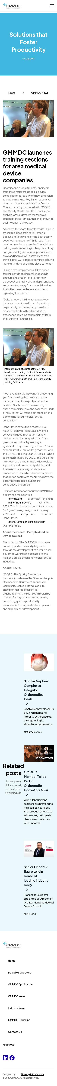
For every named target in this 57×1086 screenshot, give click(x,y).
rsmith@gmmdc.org (19, 502)
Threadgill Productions (32, 1074)
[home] (14, 5)
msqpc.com (28, 514)
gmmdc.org (15, 498)
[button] (51, 6)
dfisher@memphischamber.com (26, 521)
